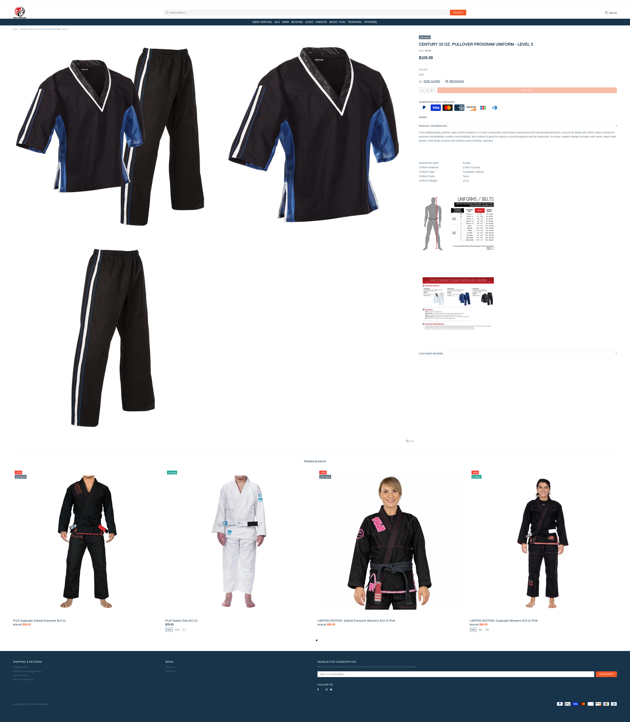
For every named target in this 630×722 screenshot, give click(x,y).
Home (15, 29)
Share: (423, 117)
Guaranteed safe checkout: (437, 102)
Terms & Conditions (23, 679)
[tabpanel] (87, 553)
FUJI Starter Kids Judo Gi (30, 620)
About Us (170, 667)
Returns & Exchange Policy (27, 671)
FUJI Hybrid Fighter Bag (181, 620)
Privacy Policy (20, 675)
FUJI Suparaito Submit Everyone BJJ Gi (344, 620)
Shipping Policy (21, 667)
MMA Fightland (19, 12)
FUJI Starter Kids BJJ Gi (486, 620)
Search (458, 12)
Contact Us (171, 671)
